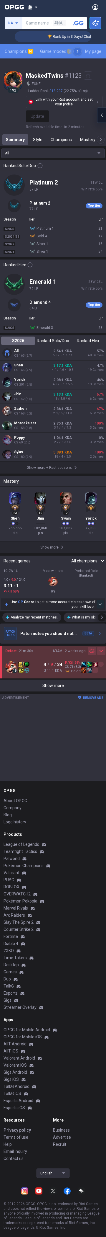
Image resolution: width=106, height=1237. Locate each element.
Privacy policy (17, 1130)
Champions (18, 51)
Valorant (11, 872)
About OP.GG (15, 800)
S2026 (18, 340)
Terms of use (16, 1137)
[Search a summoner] (78, 23)
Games (10, 972)
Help (8, 1144)
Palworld (12, 858)
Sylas (18, 452)
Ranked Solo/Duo (53, 340)
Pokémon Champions (24, 865)
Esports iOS (14, 1107)
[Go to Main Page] (14, 7)
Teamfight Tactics (20, 851)
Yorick (19, 380)
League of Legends (21, 844)
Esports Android (18, 1100)
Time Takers (15, 957)
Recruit (59, 1144)
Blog (8, 814)
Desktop (11, 964)
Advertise (62, 1137)
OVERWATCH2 (17, 894)
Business (61, 1130)
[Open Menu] (95, 7)
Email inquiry (15, 1151)
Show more (53, 685)
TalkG (9, 986)
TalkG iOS (12, 1093)
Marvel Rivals (16, 908)
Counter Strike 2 (19, 929)
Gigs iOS (11, 1079)
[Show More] (32, 7)
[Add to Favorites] (88, 75)
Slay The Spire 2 (19, 922)
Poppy (19, 437)
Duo (7, 979)
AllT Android (15, 1044)
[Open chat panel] (101, 115)
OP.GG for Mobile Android (27, 1029)
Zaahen (20, 409)
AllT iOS (11, 1051)
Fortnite (11, 936)
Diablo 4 (11, 943)
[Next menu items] (77, 51)
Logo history (15, 822)
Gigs (7, 1000)
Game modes (55, 51)
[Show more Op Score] (100, 604)
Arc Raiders (14, 915)
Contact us (14, 1158)
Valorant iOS (15, 1065)
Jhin (17, 394)
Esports (11, 993)
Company (12, 807)
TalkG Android (16, 1086)
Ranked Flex (88, 340)
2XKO (9, 950)
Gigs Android (15, 1072)
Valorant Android (19, 1058)
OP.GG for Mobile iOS (23, 1036)
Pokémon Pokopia (20, 901)
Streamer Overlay (20, 1007)
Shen (18, 365)
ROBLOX (11, 886)
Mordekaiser (25, 423)
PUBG (9, 879)
